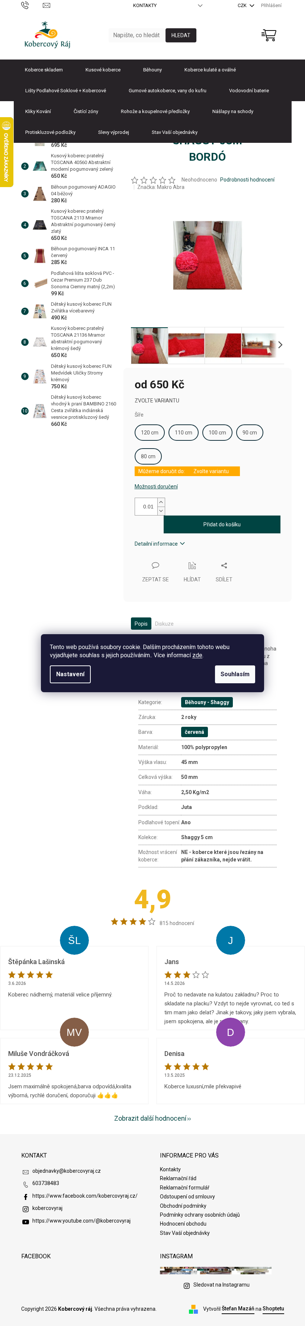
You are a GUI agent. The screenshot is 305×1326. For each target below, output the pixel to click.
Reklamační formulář (184, 1188)
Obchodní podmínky (183, 1206)
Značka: (160, 187)
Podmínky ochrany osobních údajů (200, 1215)
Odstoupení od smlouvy (187, 1197)
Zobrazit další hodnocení (150, 1118)
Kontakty (145, 5)
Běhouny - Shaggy (207, 702)
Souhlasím (235, 674)
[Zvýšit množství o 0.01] (161, 502)
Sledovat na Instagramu (221, 1285)
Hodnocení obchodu (183, 1224)
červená (194, 732)
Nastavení (70, 674)
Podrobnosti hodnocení (247, 180)
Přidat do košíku (222, 524)
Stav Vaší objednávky (185, 1233)
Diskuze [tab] (164, 624)
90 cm (250, 433)
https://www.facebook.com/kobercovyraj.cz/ (85, 1196)
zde (197, 655)
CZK (243, 5)
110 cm (183, 433)
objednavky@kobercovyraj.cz (66, 1171)
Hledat (180, 35)
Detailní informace (156, 544)
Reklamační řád (178, 1178)
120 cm (149, 433)
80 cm (148, 456)
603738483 (45, 1183)
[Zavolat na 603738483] (32, 5)
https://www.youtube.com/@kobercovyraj (81, 1221)
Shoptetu (273, 1308)
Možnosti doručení (156, 486)
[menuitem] (44, 70)
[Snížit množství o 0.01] (161, 511)
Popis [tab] (141, 624)
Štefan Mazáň (238, 1308)
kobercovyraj (47, 1208)
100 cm (217, 433)
